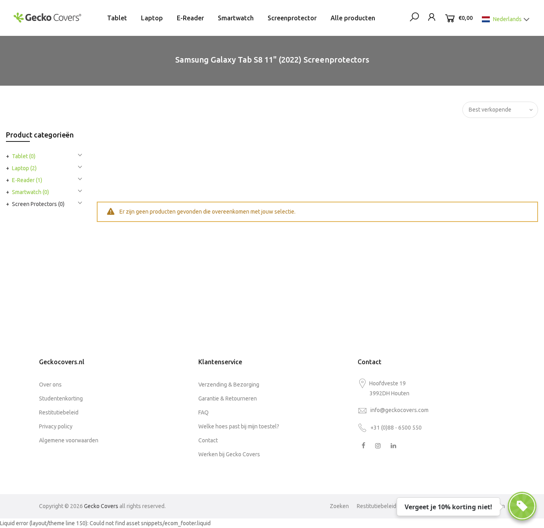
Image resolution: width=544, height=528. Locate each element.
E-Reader (190, 18)
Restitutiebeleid (58, 412)
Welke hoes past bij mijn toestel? (238, 426)
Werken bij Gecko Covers (229, 454)
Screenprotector (292, 18)
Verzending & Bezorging (228, 384)
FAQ (203, 412)
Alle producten (353, 18)
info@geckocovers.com (399, 410)
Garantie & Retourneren (227, 398)
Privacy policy (55, 426)
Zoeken (339, 506)
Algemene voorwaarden (68, 440)
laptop (24, 168)
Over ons (50, 384)
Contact (208, 440)
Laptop (152, 18)
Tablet (117, 18)
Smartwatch (236, 18)
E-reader (27, 180)
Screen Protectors (38, 204)
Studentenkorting (61, 398)
